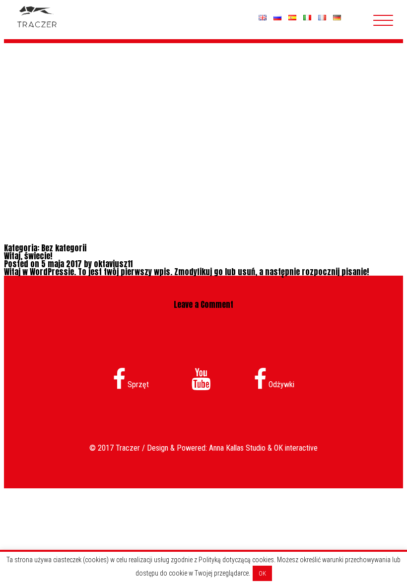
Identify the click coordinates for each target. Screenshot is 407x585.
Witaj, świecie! (28, 256)
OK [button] (262, 573)
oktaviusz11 (113, 264)
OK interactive (296, 448)
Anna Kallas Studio (237, 448)
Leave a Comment (203, 304)
